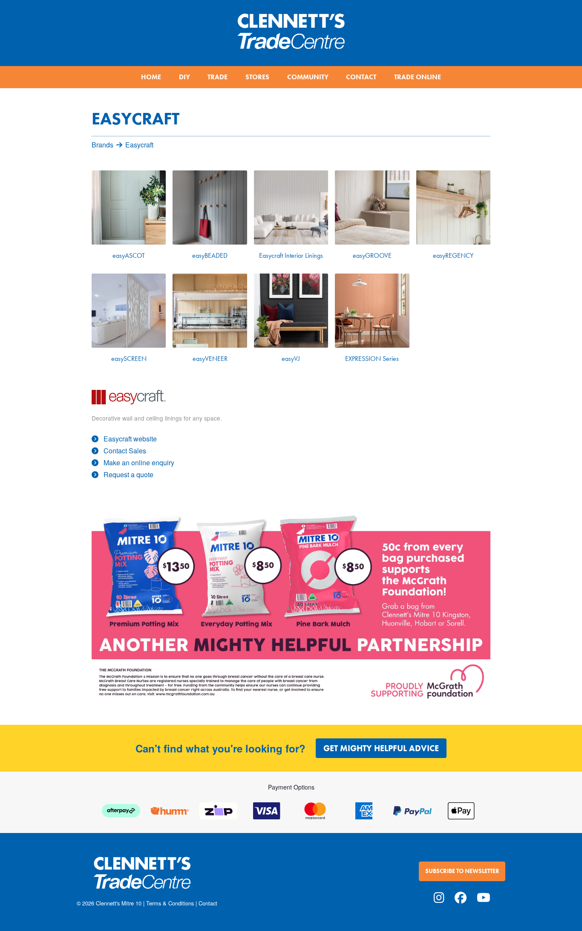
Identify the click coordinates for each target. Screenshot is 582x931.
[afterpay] (121, 809)
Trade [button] (217, 76)
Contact (208, 903)
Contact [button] (361, 76)
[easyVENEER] (210, 311)
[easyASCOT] (129, 207)
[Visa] (267, 809)
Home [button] (151, 76)
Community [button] (307, 76)
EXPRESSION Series (372, 359)
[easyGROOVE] (372, 207)
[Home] (291, 28)
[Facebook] (460, 897)
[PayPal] (412, 809)
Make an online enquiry (139, 462)
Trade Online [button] (417, 76)
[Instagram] (439, 897)
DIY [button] (184, 76)
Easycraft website (130, 439)
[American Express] (364, 809)
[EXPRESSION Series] (372, 311)
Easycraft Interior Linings (291, 255)
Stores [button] (257, 76)
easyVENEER (210, 359)
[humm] (169, 809)
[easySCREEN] (129, 311)
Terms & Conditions (170, 903)
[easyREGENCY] (453, 207)
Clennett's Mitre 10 (118, 903)
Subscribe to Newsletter (462, 871)
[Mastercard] (315, 809)
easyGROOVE (372, 255)
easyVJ (291, 359)
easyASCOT (128, 255)
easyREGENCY (453, 255)
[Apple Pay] (461, 809)
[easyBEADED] (210, 207)
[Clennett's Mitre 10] (181, 878)
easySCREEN (129, 359)
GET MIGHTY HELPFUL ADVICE (381, 748)
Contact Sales (125, 450)
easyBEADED (210, 255)
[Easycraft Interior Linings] (291, 207)
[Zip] (218, 809)
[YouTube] (484, 897)
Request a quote (128, 474)
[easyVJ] (291, 311)
